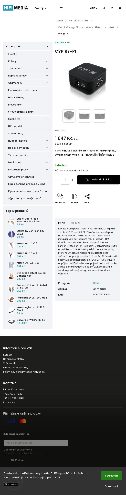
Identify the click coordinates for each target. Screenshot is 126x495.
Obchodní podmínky (15, 367)
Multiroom (14, 162)
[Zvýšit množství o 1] (72, 179)
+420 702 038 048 (13, 398)
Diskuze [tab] (75, 223)
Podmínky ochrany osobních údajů (24, 372)
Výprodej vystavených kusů (25, 198)
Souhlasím (111, 475)
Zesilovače (14, 68)
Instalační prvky (18, 169)
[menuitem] (41, 8)
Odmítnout (111, 486)
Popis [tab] (61, 223)
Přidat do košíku (101, 179)
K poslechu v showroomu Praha (27, 191)
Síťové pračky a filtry (20, 111)
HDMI (96, 283)
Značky (12, 54)
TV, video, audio (17, 155)
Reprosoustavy (17, 75)
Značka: (62, 42)
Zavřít (109, 208)
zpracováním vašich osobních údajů (23, 453)
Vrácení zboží (11, 363)
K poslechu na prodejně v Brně (26, 184)
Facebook (9, 402)
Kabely (12, 61)
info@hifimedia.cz (13, 389)
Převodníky (14, 104)
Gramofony (15, 83)
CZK (92, 8)
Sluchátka (14, 119)
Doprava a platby (13, 359)
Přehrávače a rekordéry (22, 90)
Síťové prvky (15, 133)
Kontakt (7, 354)
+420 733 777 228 (12, 393)
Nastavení (11, 484)
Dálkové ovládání (19, 148)
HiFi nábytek (15, 126)
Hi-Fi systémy (16, 97)
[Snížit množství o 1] (57, 179)
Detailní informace (100, 155)
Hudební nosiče (17, 140)
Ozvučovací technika (21, 177)
